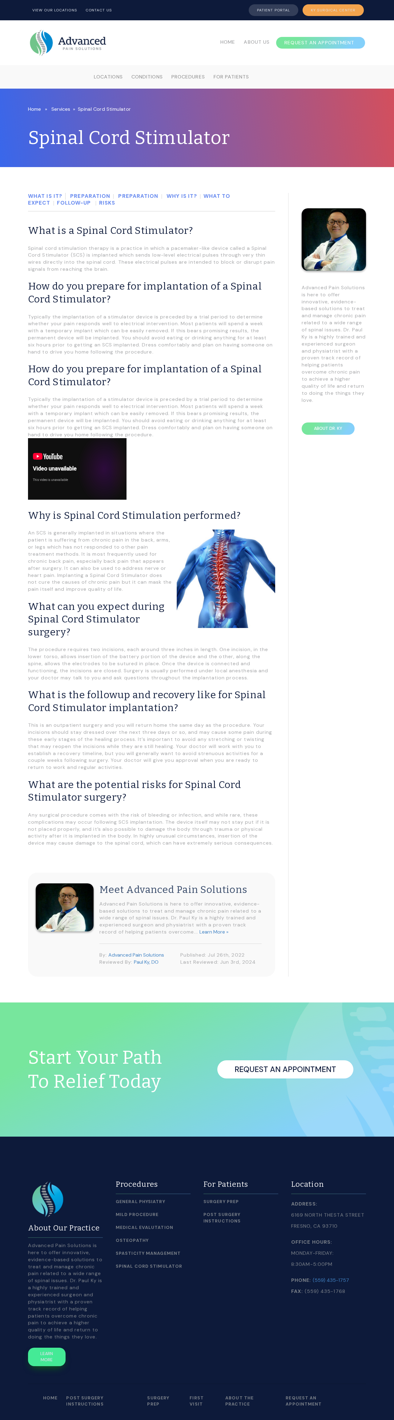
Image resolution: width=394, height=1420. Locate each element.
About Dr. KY (328, 428)
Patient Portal (273, 10)
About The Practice (239, 1401)
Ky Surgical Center (333, 10)
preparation (89, 196)
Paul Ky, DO (146, 962)
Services (60, 109)
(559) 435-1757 (331, 1280)
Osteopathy (132, 1240)
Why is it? (181, 196)
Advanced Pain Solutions (136, 955)
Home (34, 109)
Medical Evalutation (144, 1227)
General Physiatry (140, 1201)
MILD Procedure (137, 1214)
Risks (107, 202)
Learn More (46, 1356)
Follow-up (75, 202)
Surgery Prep (221, 1201)
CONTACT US (99, 10)
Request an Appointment (285, 1069)
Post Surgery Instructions (222, 1218)
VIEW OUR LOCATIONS (54, 10)
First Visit (197, 1401)
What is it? (45, 196)
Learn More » (213, 932)
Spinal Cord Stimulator (149, 1266)
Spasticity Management (148, 1253)
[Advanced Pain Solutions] (68, 42)
